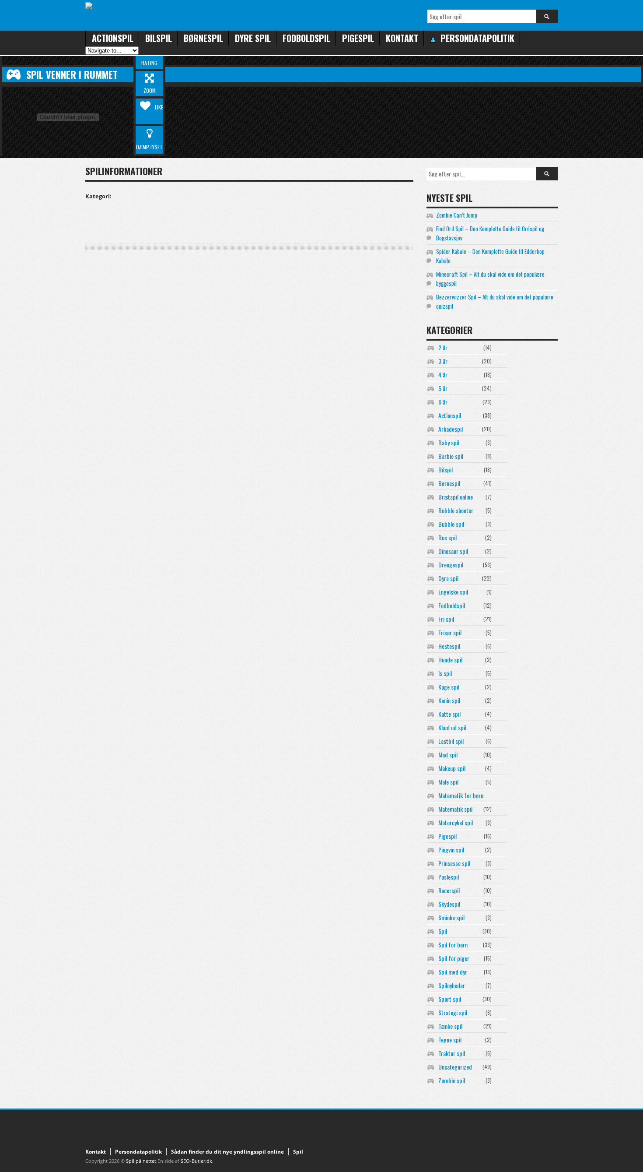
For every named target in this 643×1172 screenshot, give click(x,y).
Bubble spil (451, 523)
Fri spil (446, 618)
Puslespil (448, 876)
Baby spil (448, 442)
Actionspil (112, 38)
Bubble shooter (455, 510)
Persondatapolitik (138, 1151)
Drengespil (450, 564)
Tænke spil (450, 1026)
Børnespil (203, 38)
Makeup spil (451, 768)
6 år (442, 401)
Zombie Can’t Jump (456, 215)
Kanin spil (449, 700)
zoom (149, 90)
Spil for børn (453, 944)
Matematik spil (455, 808)
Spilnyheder (451, 985)
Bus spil (447, 537)
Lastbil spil (451, 741)
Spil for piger (453, 958)
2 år (442, 347)
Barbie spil (450, 456)
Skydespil (449, 903)
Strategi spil (452, 1012)
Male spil (448, 781)
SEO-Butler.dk (196, 1161)
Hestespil (449, 646)
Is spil (445, 673)
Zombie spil (451, 1080)
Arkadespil (450, 428)
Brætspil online (455, 496)
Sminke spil (451, 917)
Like (159, 107)
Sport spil (449, 998)
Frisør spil (449, 632)
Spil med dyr (452, 971)
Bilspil (158, 38)
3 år (442, 361)
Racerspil (449, 890)
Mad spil (448, 754)
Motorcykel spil (455, 822)
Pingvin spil (451, 849)
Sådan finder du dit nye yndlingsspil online (227, 1151)
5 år (442, 388)
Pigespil (358, 38)
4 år (442, 374)
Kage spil (448, 686)
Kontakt (402, 38)
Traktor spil (451, 1053)
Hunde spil (450, 659)
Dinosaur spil (453, 551)
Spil (442, 931)
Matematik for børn (460, 795)
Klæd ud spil (452, 727)
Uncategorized (455, 1066)
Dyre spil (253, 38)
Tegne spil (449, 1039)
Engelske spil (453, 591)
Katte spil (449, 713)
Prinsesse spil (454, 863)
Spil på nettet (141, 1161)
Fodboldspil (306, 38)
